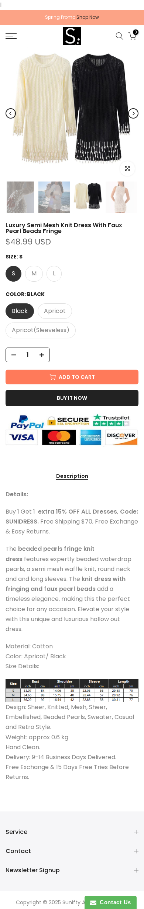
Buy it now (72, 398)
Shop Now (87, 17)
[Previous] (11, 113)
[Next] (133, 113)
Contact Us (113, 902)
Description (72, 476)
